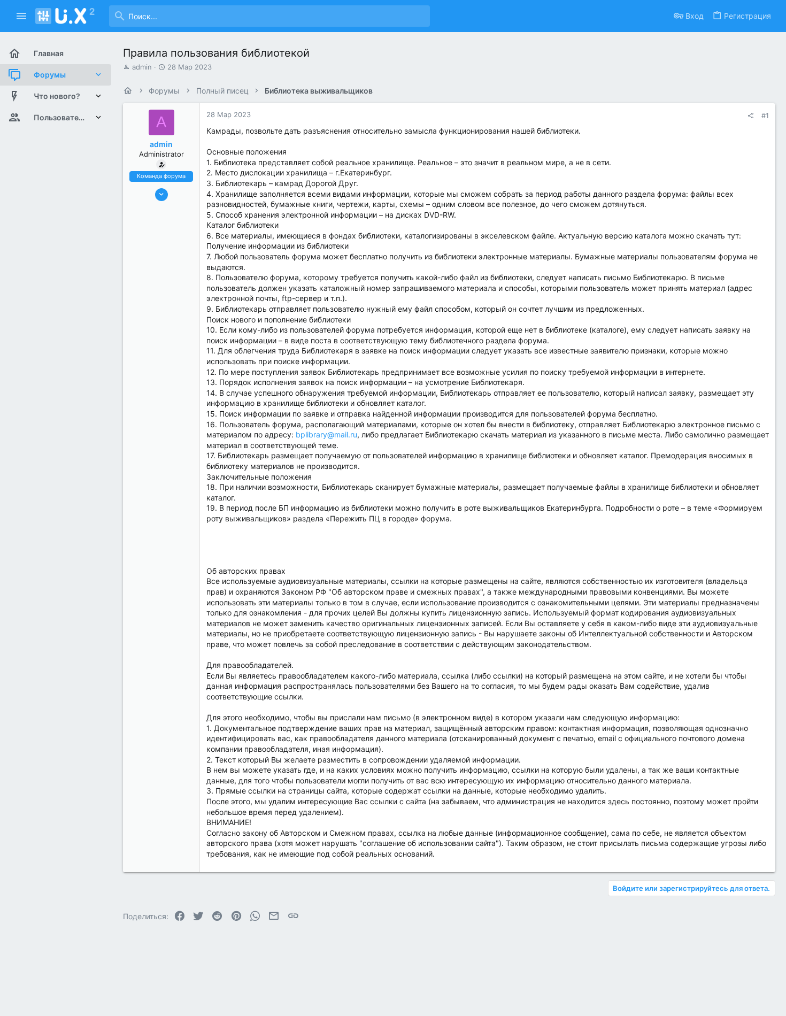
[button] (22, 16)
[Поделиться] (750, 116)
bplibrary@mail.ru (326, 434)
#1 (765, 115)
